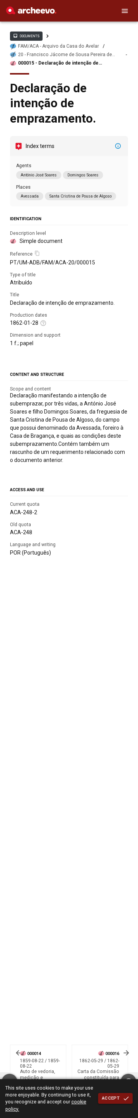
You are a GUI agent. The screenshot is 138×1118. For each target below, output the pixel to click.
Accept (111, 1098)
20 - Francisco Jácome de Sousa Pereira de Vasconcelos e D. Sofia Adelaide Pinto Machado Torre (70, 55)
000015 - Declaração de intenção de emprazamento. (58, 63)
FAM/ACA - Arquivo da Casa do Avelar (58, 46)
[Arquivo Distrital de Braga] (31, 12)
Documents (26, 35)
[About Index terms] (118, 146)
